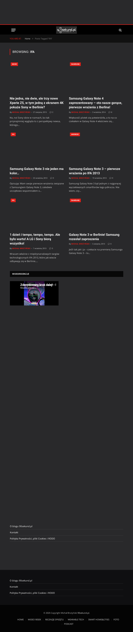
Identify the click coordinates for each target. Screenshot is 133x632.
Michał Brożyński (21, 112)
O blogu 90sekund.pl (21, 526)
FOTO (116, 619)
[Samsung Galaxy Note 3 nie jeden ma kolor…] (37, 148)
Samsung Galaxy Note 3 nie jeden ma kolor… (37, 171)
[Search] (120, 30)
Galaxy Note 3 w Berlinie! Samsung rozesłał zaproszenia (94, 237)
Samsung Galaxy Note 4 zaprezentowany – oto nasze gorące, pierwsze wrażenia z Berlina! (95, 102)
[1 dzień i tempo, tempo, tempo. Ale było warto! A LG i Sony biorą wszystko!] (37, 214)
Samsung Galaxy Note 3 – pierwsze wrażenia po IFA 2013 (94, 171)
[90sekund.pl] (66, 30)
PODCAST (68, 623)
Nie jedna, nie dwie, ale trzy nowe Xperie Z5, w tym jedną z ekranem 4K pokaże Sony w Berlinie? (37, 102)
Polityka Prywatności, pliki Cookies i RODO (32, 538)
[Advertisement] (66, 12)
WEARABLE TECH (76, 619)
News (14, 64)
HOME (20, 619)
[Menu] (13, 30)
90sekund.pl (83, 612)
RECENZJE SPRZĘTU (54, 619)
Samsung (75, 64)
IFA (13, 134)
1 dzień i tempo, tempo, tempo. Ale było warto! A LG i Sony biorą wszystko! (35, 239)
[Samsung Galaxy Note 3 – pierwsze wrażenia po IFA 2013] (96, 148)
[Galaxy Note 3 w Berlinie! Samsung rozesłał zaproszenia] (96, 214)
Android (75, 134)
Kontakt (14, 532)
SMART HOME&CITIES (98, 619)
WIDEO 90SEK (34, 619)
